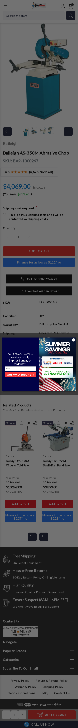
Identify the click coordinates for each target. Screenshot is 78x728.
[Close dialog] (73, 340)
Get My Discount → (20, 374)
